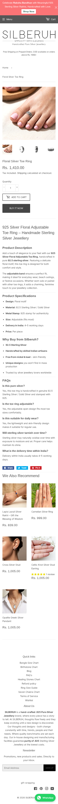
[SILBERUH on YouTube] (52, 789)
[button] (38, 574)
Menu (9, 19)
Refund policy (29, 683)
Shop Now (28, 11)
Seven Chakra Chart (29, 692)
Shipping (22, 173)
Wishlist (29, 700)
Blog (29, 671)
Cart (53, 19)
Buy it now (16, 208)
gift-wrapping (28, 782)
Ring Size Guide (29, 687)
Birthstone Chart (29, 667)
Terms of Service (29, 696)
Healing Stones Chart (29, 679)
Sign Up (49, 768)
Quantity (6, 181)
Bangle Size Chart (29, 662)
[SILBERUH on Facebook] (35, 789)
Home (5, 67)
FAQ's (29, 675)
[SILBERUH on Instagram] (46, 789)
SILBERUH (30, 797)
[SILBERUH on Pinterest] (41, 789)
